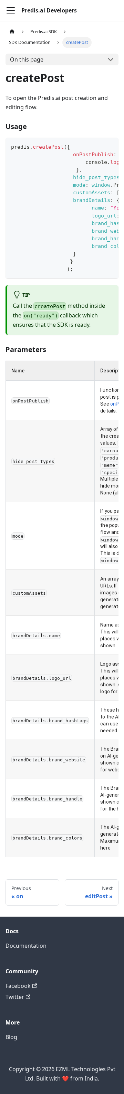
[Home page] (12, 31)
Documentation (26, 945)
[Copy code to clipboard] (110, 146)
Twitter (15, 997)
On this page (26, 59)
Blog (11, 1037)
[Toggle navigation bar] (11, 10)
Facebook (18, 986)
